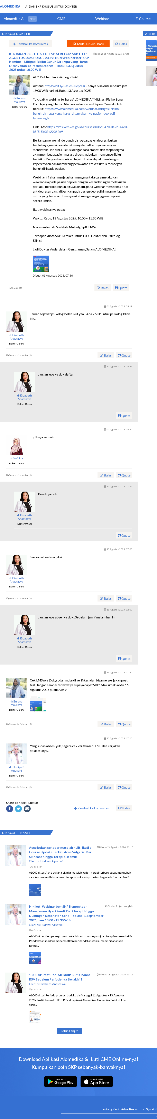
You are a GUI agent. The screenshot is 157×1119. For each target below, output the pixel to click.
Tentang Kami (110, 1109)
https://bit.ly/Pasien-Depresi (65, 86)
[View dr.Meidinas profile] (16, 445)
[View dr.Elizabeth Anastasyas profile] (16, 321)
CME (61, 18)
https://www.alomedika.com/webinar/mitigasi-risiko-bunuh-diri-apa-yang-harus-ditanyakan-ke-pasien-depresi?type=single (76, 113)
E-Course (143, 18)
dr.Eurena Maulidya (19, 100)
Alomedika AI (14, 18)
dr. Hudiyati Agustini (16, 769)
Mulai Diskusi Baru (90, 44)
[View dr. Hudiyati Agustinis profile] (16, 753)
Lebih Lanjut (69, 1031)
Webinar (102, 18)
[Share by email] (28, 809)
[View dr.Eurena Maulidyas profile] (19, 85)
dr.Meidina (16, 458)
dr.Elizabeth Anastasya (16, 336)
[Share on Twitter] (19, 809)
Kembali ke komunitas (32, 44)
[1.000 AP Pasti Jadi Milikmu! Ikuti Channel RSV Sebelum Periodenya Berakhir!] (15, 983)
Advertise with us (132, 1109)
